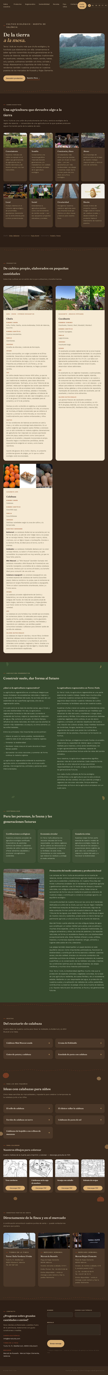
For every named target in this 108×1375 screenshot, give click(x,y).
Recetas (56, 4)
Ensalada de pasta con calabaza (72, 1054)
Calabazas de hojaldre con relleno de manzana (23, 1132)
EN (96, 5)
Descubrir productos (14, 78)
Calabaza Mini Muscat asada (19, 1043)
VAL (93, 5)
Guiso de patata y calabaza (18, 1054)
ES (89, 5)
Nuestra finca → (33, 78)
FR (106, 5)
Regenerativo (30, 4)
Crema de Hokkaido (67, 1043)
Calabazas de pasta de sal (69, 1120)
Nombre (50, 1310)
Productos (18, 4)
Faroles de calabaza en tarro (19, 1120)
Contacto (74, 4)
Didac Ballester (14, 236)
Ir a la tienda (82, 5)
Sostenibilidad (44, 4)
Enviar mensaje (55, 1343)
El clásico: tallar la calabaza (71, 1108)
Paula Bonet (35, 236)
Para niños (65, 5)
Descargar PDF (15, 1188)
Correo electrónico (83, 1310)
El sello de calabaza (15, 1108)
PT (102, 5)
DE (99, 5)
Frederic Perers (55, 236)
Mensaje (50, 1322)
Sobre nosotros (6, 5)
